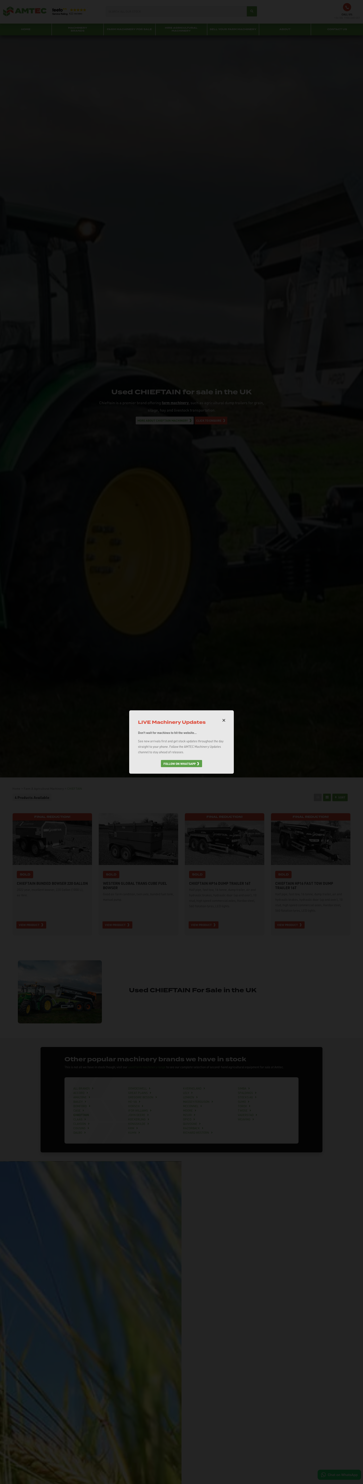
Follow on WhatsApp (179, 763)
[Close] (224, 720)
